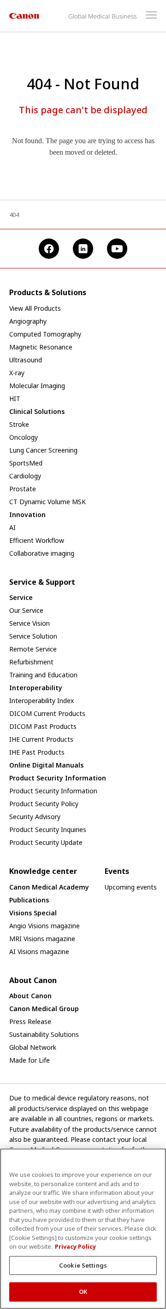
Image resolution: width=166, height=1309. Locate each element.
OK (83, 1291)
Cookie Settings (83, 1265)
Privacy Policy (75, 1246)
